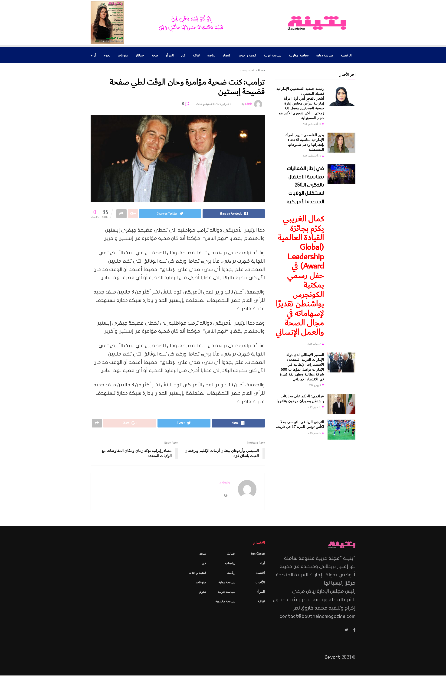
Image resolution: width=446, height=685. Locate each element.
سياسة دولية (324, 55)
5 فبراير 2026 (223, 104)
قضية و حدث (247, 55)
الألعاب (260, 582)
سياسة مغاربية (299, 55)
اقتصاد (227, 55)
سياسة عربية (272, 55)
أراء (93, 55)
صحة (154, 55)
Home (261, 70)
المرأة (170, 55)
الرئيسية (346, 55)
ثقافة (196, 55)
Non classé (258, 553)
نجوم (107, 55)
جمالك (139, 55)
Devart (332, 657)
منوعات (123, 55)
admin (248, 104)
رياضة (211, 55)
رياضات (230, 563)
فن (183, 55)
